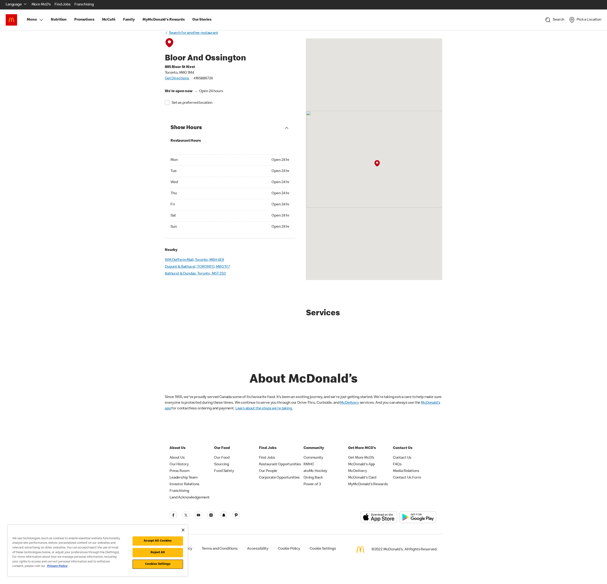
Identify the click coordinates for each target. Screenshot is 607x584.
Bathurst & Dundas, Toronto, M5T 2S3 (195, 274)
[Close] (183, 530)
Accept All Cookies (158, 541)
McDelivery (349, 403)
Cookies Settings (157, 564)
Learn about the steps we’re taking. (264, 409)
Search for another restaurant (193, 33)
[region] (98, 550)
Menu (32, 20)
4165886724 (203, 79)
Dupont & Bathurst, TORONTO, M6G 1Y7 (197, 267)
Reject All (158, 552)
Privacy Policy (57, 566)
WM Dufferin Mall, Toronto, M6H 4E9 (194, 260)
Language (14, 5)
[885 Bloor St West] (377, 163)
